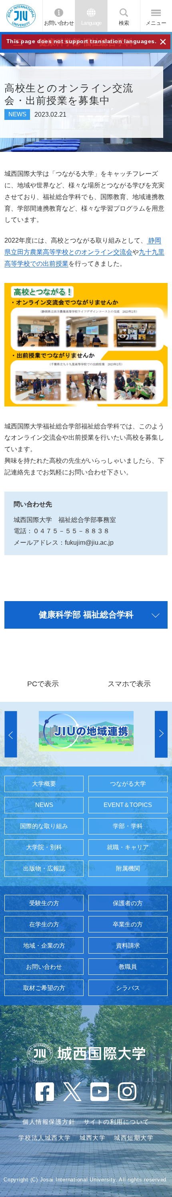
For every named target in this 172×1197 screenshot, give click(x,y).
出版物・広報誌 (44, 868)
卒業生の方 (128, 924)
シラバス (128, 988)
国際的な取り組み (44, 826)
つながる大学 (128, 784)
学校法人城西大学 (44, 1138)
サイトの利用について (117, 1122)
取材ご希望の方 (44, 988)
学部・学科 (128, 826)
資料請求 (128, 945)
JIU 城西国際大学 (21, 15)
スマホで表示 (129, 683)
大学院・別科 (44, 847)
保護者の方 (128, 903)
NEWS (44, 805)
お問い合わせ (59, 23)
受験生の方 (44, 903)
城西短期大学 (134, 1138)
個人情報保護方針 (48, 1122)
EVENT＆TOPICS (128, 805)
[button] (10, 734)
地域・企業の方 (44, 945)
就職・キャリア (128, 847)
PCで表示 (43, 683)
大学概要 (44, 784)
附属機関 (128, 868)
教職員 (128, 967)
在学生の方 (44, 924)
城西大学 (93, 1138)
